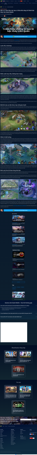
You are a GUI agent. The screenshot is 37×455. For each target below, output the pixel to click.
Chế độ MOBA (12, 432)
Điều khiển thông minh (13, 437)
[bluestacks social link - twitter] (35, 434)
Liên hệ (21, 432)
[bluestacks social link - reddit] (31, 434)
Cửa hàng (1, 432)
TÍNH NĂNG (12, 429)
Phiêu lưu (1, 441)
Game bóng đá (2, 448)
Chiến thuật (1, 447)
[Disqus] (13, 332)
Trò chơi (1, 438)
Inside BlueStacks (16, 3)
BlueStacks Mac (2, 430)
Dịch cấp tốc (12, 436)
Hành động (1, 440)
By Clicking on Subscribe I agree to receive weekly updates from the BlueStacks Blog (27, 421)
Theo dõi (33, 419)
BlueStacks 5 (1, 431)
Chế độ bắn (12, 431)
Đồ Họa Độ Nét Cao (13, 442)
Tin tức (27, 3)
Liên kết (21, 431)
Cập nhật (31, 430)
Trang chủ (2, 3)
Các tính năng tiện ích (13, 443)
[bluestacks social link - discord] (30, 434)
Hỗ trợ (30, 429)
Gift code (30, 3)
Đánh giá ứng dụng (10, 3)
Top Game (1, 439)
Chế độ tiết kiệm (12, 435)
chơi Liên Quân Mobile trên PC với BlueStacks (19, 205)
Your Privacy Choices (19, 454)
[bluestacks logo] (3, 1)
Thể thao (1, 446)
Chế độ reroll (12, 438)
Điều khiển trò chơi (13, 430)
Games (6, 3)
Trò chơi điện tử (2, 442)
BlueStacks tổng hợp (22, 3)
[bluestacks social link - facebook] (33, 434)
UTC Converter (12, 444)
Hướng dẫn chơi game (14, 222)
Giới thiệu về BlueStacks (22, 430)
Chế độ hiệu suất (12, 439)
